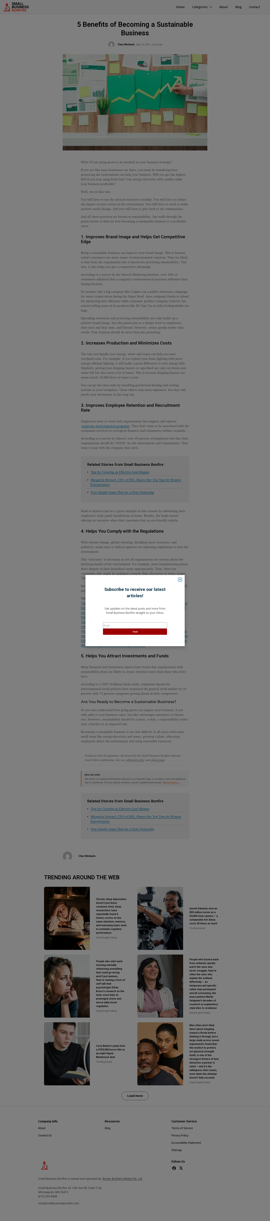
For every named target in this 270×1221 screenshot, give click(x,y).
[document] (135, 610)
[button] (180, 579)
